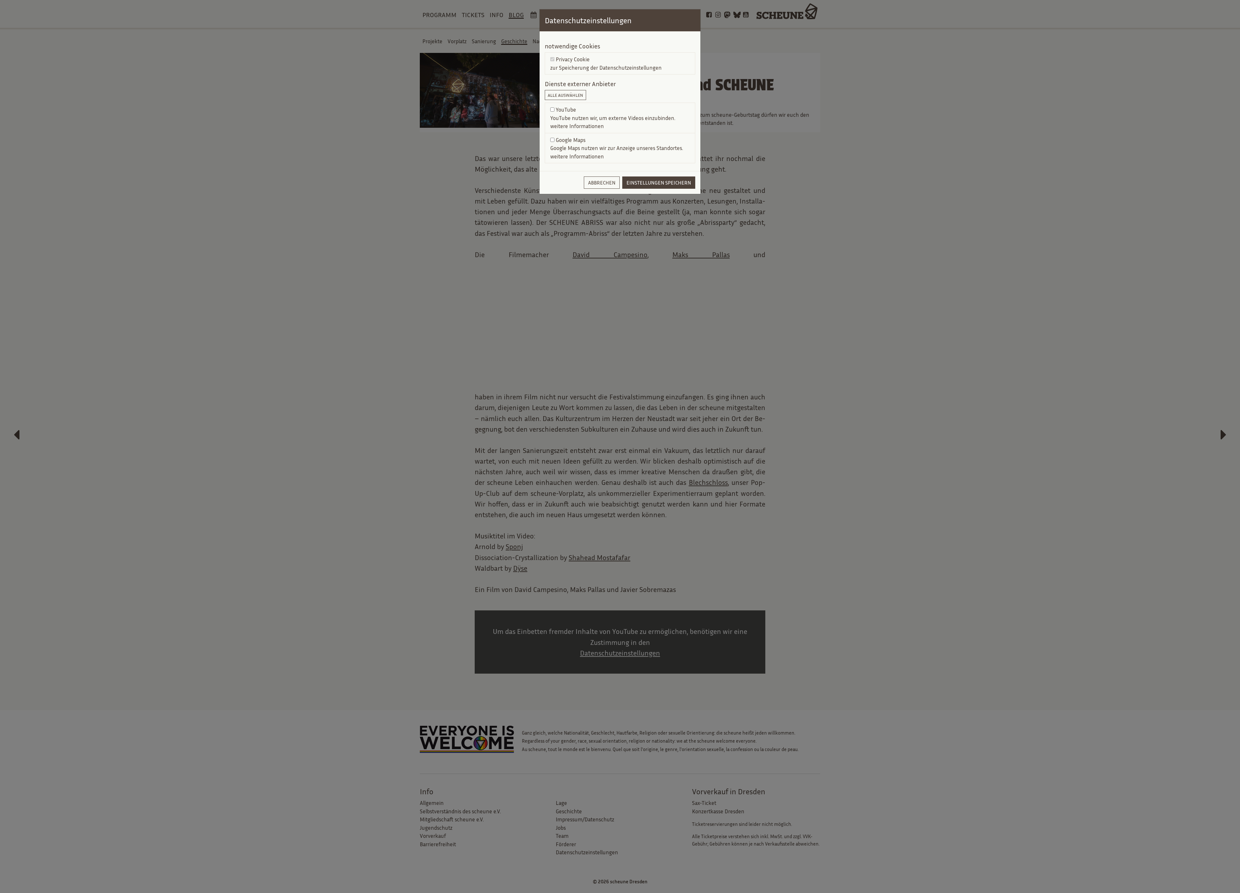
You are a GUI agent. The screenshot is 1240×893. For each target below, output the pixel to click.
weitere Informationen (577, 126)
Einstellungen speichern (658, 182)
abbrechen (601, 182)
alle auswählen (565, 95)
